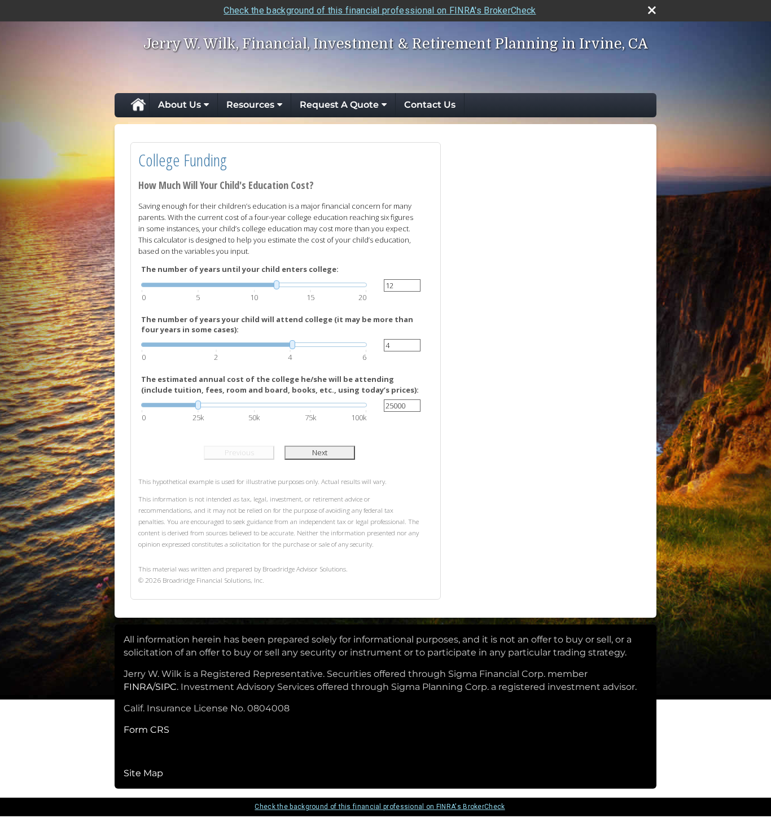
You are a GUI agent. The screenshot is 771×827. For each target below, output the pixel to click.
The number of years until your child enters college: (240, 269)
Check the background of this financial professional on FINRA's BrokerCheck (380, 10)
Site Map (143, 773)
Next (319, 452)
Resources (250, 104)
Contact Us (429, 104)
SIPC (166, 686)
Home (138, 105)
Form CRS (146, 729)
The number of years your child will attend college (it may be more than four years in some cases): (277, 324)
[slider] (254, 285)
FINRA (138, 686)
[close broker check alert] (651, 10)
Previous (239, 452)
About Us (179, 104)
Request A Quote (339, 104)
